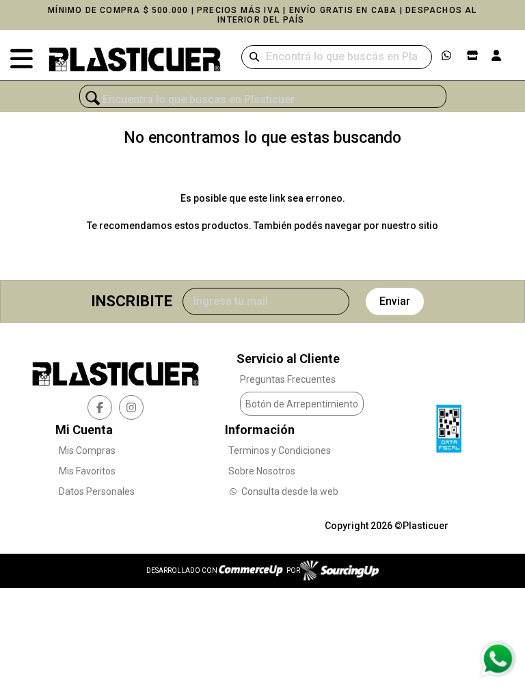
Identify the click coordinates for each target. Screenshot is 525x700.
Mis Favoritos (87, 471)
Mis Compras (87, 450)
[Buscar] (254, 57)
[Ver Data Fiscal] (448, 425)
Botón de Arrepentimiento (301, 404)
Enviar (394, 301)
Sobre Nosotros (261, 471)
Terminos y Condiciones (279, 450)
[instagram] (131, 407)
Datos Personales (97, 491)
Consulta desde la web (289, 491)
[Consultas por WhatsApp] (497, 658)
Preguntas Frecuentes (288, 379)
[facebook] (100, 407)
